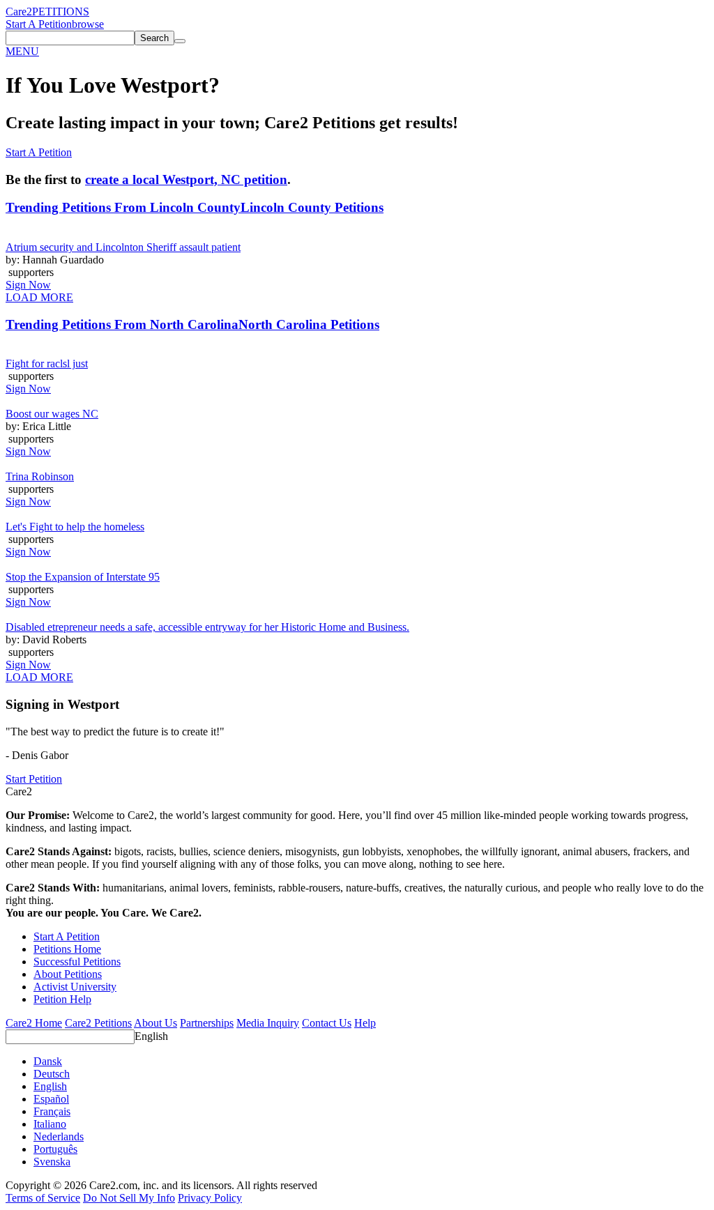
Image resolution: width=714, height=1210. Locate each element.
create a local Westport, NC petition (186, 179)
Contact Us (326, 1023)
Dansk (47, 1061)
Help (365, 1023)
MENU (22, 51)
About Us (155, 1023)
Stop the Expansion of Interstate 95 (83, 577)
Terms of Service (43, 1198)
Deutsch (51, 1074)
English (151, 1036)
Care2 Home (34, 1023)
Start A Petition (39, 24)
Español (51, 1099)
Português (55, 1149)
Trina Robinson (40, 476)
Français (51, 1111)
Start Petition (34, 779)
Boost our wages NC (52, 414)
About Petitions (67, 974)
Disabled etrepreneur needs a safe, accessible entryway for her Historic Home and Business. (207, 627)
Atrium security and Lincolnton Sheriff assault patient (123, 247)
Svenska (51, 1161)
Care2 (19, 11)
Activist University (74, 987)
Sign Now (28, 285)
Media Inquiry (267, 1023)
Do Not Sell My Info (129, 1198)
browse (88, 24)
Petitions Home (67, 949)
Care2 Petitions (98, 1023)
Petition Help (62, 999)
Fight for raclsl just (47, 363)
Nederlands (58, 1136)
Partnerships (207, 1023)
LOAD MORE (39, 297)
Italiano (49, 1124)
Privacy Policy (210, 1198)
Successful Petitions (77, 961)
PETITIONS (60, 11)
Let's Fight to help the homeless (75, 527)
